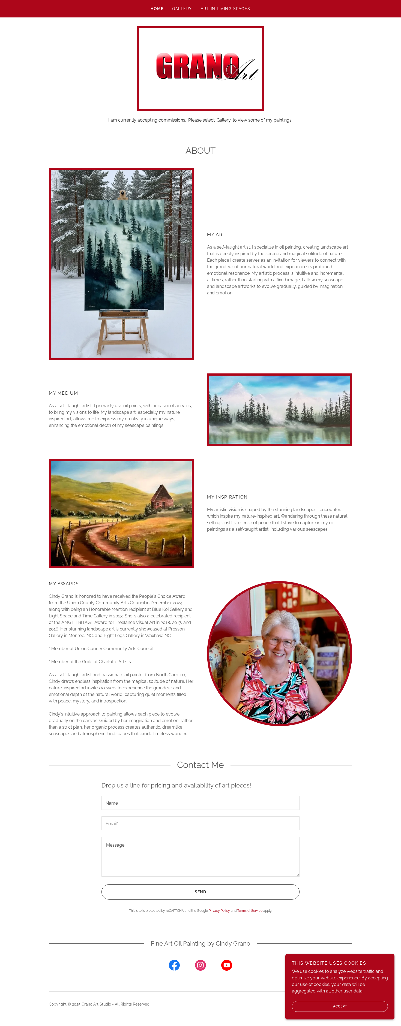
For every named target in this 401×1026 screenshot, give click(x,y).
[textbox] (200, 803)
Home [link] (157, 9)
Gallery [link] (182, 9)
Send (200, 892)
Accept (340, 1006)
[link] (174, 966)
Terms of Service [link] (249, 911)
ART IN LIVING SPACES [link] (225, 9)
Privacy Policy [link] (219, 911)
